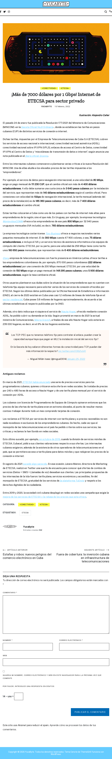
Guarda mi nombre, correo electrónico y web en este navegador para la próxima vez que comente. (52, 676)
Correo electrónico (71, 640)
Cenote (74, 752)
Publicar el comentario (90, 712)
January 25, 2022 (76, 359)
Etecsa (65, 88)
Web (5, 656)
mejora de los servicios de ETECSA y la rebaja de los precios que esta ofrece (44, 497)
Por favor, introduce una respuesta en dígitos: (29, 686)
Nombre (8, 640)
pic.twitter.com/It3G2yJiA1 (72, 351)
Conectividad (49, 88)
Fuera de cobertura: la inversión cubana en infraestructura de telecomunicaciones (82, 556)
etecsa (25, 513)
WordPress (56, 754)
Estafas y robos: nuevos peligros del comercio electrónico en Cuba (27, 554)
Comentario (10, 593)
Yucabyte (46, 107)
